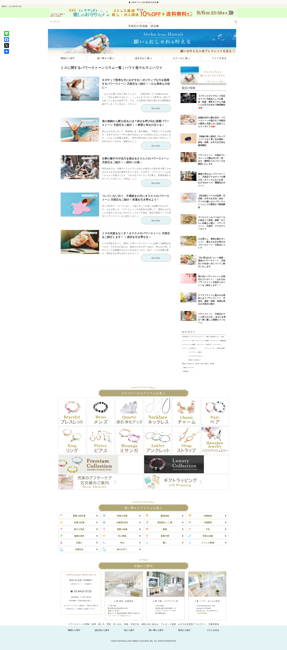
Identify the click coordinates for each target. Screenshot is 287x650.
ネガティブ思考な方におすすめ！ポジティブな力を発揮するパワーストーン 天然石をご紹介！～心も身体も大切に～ (136, 83)
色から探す (129, 629)
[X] (7, 45)
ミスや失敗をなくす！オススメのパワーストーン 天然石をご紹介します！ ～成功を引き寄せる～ (136, 235)
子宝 (208, 529)
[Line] (7, 33)
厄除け (79, 542)
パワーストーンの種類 (188, 344)
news (222, 336)
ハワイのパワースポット (195, 356)
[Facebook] (7, 39)
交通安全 (79, 549)
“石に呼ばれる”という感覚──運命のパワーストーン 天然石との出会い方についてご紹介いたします (212, 262)
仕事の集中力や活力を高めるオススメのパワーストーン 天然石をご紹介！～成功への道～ (135, 160)
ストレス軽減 (207, 542)
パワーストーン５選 (188, 340)
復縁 (165, 529)
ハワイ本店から (192, 348)
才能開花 (208, 522)
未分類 (197, 363)
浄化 (122, 542)
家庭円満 (165, 535)
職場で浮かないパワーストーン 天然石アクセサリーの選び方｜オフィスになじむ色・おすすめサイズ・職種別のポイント (211, 179)
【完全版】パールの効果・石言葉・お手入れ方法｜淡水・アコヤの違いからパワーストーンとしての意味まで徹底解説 (211, 201)
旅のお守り (122, 549)
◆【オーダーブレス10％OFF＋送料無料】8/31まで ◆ (144, 2)
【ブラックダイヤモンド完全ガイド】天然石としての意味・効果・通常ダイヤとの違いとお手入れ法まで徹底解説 (211, 101)
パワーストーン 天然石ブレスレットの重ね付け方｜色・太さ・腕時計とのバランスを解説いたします (211, 159)
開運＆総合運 (79, 515)
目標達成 (208, 515)
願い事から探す (156, 629)
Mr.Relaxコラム (214, 336)
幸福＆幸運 (122, 515)
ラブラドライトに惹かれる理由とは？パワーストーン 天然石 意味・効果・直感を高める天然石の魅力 (211, 299)
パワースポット (217, 344)
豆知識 (212, 363)
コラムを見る (213, 629)
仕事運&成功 (122, 522)
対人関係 (122, 535)
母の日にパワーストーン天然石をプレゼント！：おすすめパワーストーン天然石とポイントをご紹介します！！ (211, 280)
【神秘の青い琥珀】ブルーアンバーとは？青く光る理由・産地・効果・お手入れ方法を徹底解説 (211, 141)
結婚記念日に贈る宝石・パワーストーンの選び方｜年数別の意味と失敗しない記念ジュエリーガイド (211, 122)
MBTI (207, 336)
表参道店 (185, 371)
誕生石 (206, 363)
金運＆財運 (79, 522)
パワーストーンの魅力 (195, 352)
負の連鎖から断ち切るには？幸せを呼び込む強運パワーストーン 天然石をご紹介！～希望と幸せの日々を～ (135, 123)
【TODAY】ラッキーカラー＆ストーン (193, 336)
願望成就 (165, 515)
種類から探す (74, 629)
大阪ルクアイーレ (188, 367)
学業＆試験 (208, 535)
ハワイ (184, 348)
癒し (165, 542)
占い (214, 348)
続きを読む (156, 108)
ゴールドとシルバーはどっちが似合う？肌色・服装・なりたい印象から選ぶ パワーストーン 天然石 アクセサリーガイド (211, 222)
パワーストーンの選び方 (204, 344)
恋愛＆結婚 (122, 529)
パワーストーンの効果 (202, 340)
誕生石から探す (102, 629)
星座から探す (184, 629)
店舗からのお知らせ (194, 360)
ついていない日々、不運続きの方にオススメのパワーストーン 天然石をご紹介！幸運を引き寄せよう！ (135, 197)
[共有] (7, 51)
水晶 (201, 363)
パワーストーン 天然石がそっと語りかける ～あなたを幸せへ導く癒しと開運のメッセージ (212, 318)
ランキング (207, 348)
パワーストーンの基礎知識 (218, 340)
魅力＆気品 (79, 529)
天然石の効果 (221, 348)
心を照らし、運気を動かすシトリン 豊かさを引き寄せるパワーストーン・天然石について (211, 243)
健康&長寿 (79, 535)
